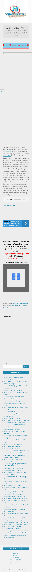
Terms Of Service (15, 564)
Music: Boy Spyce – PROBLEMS (13, 468)
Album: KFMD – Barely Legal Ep (13, 401)
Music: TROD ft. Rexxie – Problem (14, 412)
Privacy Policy (15, 562)
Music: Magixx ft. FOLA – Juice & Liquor (15, 492)
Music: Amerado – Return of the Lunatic (16, 522)
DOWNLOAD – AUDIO (10, 205)
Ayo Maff (7, 34)
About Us (15, 553)
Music (13, 32)
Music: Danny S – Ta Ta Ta (12, 448)
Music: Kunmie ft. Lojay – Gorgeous (14, 422)
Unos (17, 569)
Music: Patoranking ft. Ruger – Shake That (16, 420)
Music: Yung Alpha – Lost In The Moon (15, 498)
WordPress (26, 569)
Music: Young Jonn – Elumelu (12, 446)
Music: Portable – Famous (12, 418)
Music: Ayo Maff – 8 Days (20, 303)
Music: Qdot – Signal (10, 427)
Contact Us (15, 557)
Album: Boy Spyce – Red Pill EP (13, 470)
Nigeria (18, 32)
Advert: (15, 555)
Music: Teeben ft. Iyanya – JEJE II (14, 494)
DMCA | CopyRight (15, 559)
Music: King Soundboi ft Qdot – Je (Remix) (16, 531)
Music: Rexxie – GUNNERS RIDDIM (14, 425)
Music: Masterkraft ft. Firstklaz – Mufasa (16, 524)
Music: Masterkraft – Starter (12, 485)
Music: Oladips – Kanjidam (12, 429)
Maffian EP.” (7, 156)
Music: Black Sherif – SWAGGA (13, 444)
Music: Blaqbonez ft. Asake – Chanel (15, 533)
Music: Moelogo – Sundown (12, 528)
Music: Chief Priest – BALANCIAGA (14, 496)
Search (5, 364)
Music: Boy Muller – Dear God (13, 526)
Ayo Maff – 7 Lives (16, 34)
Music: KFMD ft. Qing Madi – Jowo (14, 390)
